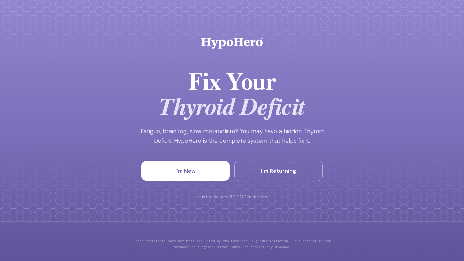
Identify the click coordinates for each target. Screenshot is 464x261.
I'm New (185, 170)
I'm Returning (278, 170)
